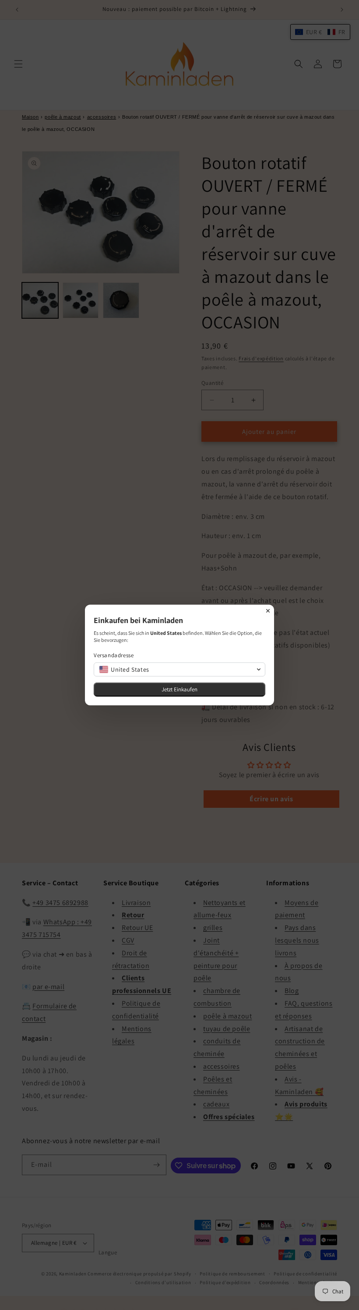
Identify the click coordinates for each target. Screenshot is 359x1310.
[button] (179, 669)
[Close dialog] (268, 610)
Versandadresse (114, 655)
